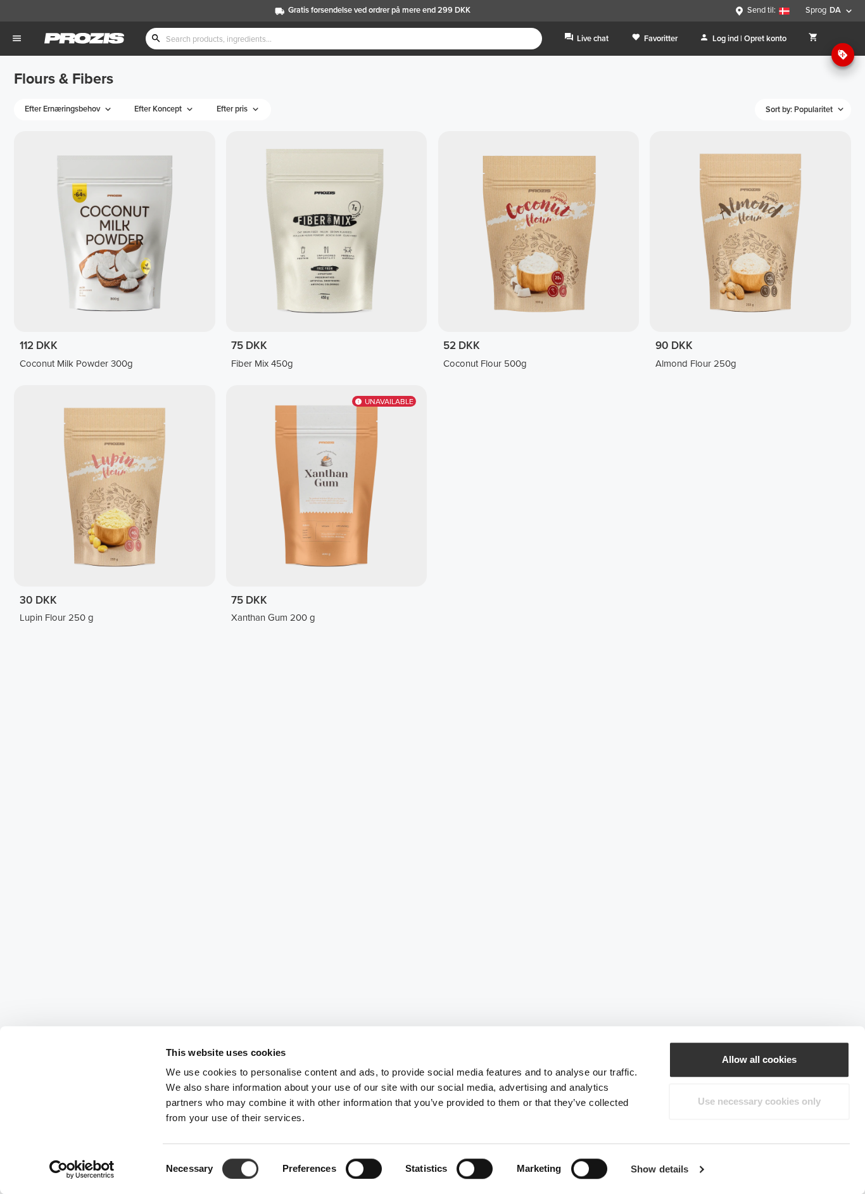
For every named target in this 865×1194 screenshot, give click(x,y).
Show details (659, 1169)
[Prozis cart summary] (813, 38)
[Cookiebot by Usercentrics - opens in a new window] (82, 1169)
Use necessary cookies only (759, 1101)
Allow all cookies (759, 1059)
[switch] (364, 1169)
